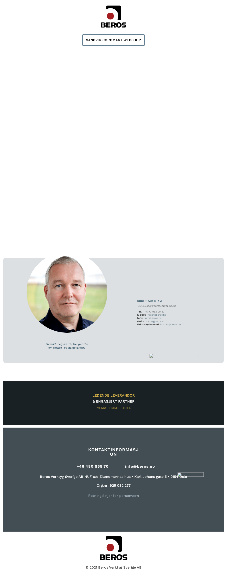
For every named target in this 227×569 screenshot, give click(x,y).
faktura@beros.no (170, 324)
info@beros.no (153, 318)
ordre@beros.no (156, 321)
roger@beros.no (157, 314)
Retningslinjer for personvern (113, 496)
